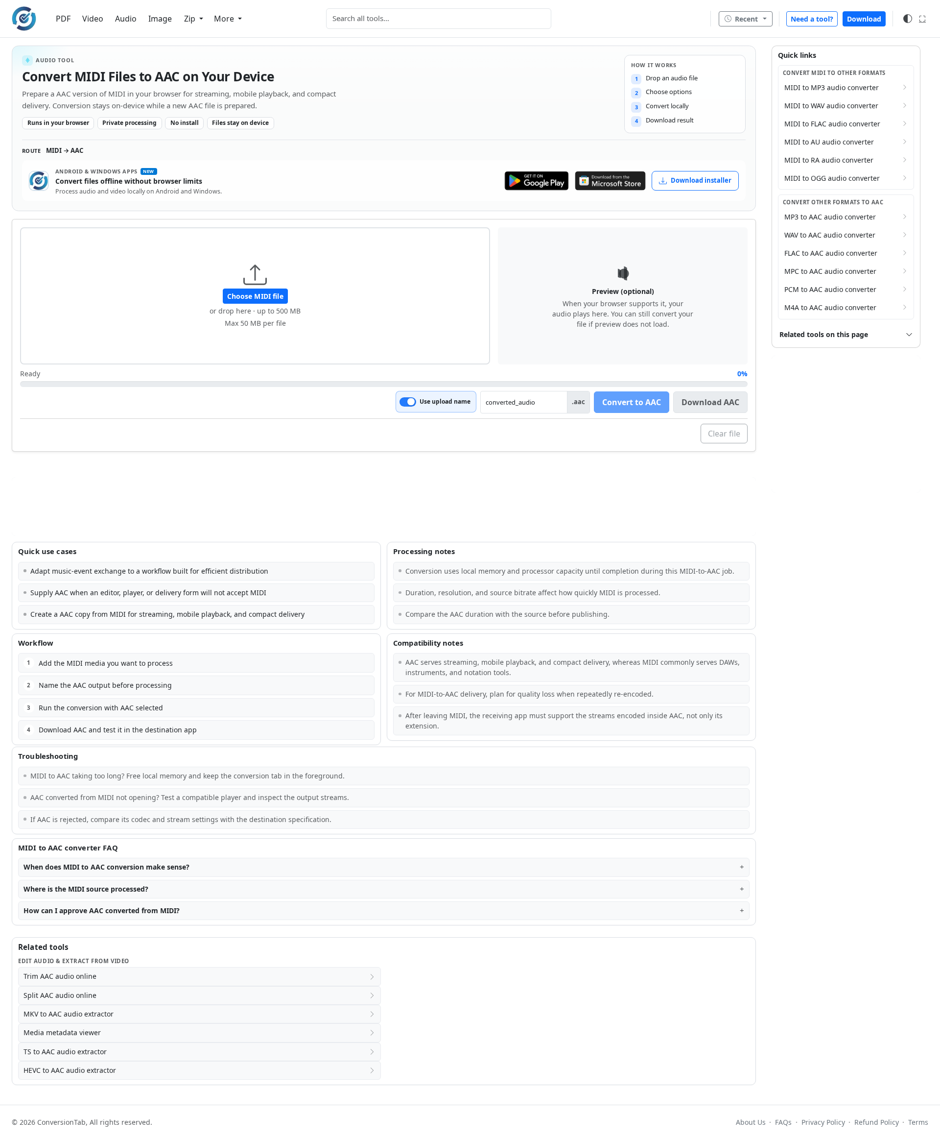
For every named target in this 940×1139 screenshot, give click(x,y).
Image (160, 18)
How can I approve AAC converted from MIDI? (102, 910)
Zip (190, 18)
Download (864, 19)
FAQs (783, 1122)
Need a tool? (812, 19)
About (751, 1122)
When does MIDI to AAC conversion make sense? (106, 867)
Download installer (701, 180)
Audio (126, 18)
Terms (918, 1122)
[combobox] (438, 18)
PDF (63, 18)
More (225, 18)
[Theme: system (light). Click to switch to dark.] (908, 18)
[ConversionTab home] (24, 18)
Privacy (823, 1122)
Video (92, 18)
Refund (876, 1122)
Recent (746, 19)
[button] (255, 295)
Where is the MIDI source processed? (86, 889)
